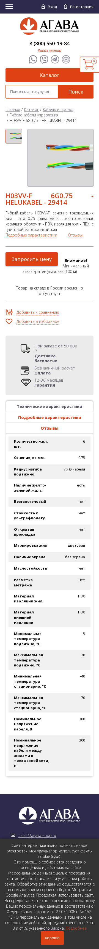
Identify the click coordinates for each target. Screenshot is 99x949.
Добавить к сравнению (37, 312)
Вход (52, 6)
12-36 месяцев (49, 382)
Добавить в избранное (37, 321)
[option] (14, 136)
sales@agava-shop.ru (37, 835)
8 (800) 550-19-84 (49, 43)
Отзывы (75, 235)
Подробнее (76, 928)
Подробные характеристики (31, 235)
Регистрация (82, 6)
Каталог (49, 75)
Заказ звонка (49, 50)
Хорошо (52, 937)
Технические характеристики (49, 406)
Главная (13, 109)
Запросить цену (32, 259)
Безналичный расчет (54, 370)
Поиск (75, 91)
